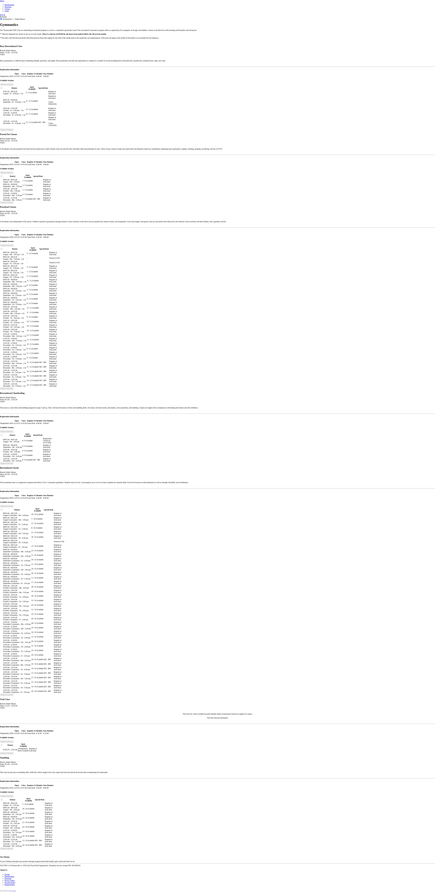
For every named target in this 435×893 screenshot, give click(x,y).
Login (7, 11)
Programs (8, 7)
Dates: (2, 53)
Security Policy (10, 883)
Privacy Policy (10, 881)
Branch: (3, 50)
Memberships (9, 5)
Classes (7, 9)
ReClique (12, 891)
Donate (7, 874)
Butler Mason (20, 19)
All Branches (7, 19)
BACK (2, 15)
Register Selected (7, 84)
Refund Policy (10, 885)
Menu (2, 1)
